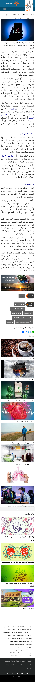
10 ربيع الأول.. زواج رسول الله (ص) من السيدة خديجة (18, 562)
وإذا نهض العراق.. (28, 608)
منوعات (22, 296)
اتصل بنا (19, 665)
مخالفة (13, 109)
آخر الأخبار (28, 617)
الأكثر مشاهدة (26, 622)
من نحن (29, 668)
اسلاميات (7, 661)
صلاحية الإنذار (7, 156)
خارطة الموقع (10, 665)
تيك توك (15, 317)
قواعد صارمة (18, 304)
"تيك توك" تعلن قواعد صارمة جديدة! (19, 15)
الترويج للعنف (15, 313)
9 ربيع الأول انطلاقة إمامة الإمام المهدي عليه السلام (20, 584)
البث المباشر (27, 665)
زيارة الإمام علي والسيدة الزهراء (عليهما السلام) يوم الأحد (19, 538)
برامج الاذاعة (21, 661)
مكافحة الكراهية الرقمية (22, 322)
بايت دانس (26, 313)
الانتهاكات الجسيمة (17, 308)
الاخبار (29, 661)
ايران (13, 661)
